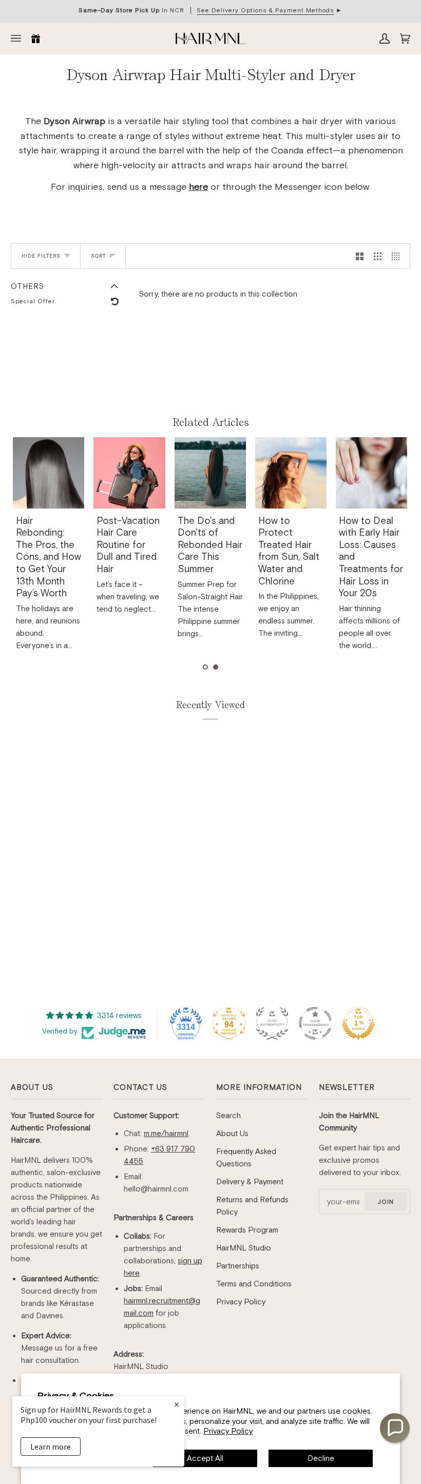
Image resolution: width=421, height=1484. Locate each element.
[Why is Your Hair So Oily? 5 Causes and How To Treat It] (48, 473)
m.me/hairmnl (166, 1133)
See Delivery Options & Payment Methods (265, 10)
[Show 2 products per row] (360, 256)
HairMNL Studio (243, 1247)
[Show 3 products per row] (378, 256)
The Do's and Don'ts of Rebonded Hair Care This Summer (290, 544)
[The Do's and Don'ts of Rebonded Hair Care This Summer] (291, 473)
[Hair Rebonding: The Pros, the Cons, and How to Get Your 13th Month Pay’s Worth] (129, 473)
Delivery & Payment (249, 1181)
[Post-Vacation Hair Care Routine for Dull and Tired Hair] (209, 473)
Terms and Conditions (254, 1283)
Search (228, 1115)
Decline (321, 1458)
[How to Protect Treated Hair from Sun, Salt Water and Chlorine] (371, 473)
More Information (259, 1087)
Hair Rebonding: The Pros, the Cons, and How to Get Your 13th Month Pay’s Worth (129, 556)
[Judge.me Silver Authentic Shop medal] (272, 1023)
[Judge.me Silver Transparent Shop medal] (315, 1023)
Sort (98, 256)
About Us (32, 1087)
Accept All (205, 1458)
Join (385, 1201)
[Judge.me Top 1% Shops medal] (358, 1023)
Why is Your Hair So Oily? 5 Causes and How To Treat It (48, 544)
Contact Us (140, 1087)
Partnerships (237, 1265)
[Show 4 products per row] (398, 256)
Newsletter (347, 1087)
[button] (205, 667)
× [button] (176, 1404)
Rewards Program (247, 1229)
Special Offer (33, 301)
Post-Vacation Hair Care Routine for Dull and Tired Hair (208, 544)
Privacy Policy (228, 1431)
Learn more (50, 1446)
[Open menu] (18, 38)
